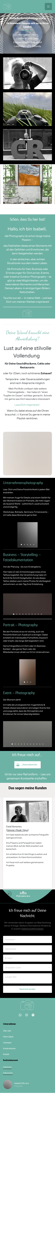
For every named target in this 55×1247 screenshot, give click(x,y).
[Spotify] (34, 1015)
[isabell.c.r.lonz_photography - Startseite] (7, 6)
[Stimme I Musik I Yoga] (17, 830)
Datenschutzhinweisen (32, 928)
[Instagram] (27, 1015)
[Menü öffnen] (48, 6)
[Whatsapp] (21, 1015)
